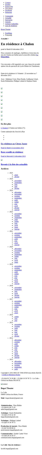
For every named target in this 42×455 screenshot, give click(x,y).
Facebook (8, 10)
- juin (15, 184)
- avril (16, 206)
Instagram (8, 12)
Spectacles (8, 20)
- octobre (17, 196)
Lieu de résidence (11, 26)
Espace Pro (9, 6)
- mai (15, 186)
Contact (7, 3)
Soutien (7, 5)
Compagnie (9, 16)
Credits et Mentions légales (11, 375)
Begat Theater (5, 29)
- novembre (18, 181)
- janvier (16, 210)
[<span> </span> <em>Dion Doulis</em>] (2, 108)
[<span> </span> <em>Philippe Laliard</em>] (2, 88)
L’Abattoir (4, 128)
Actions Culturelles (11, 24)
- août (16, 200)
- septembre (18, 183)
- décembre (17, 192)
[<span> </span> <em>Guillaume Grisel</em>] (2, 120)
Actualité (8, 18)
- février (16, 177)
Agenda (8, 22)
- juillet (16, 202)
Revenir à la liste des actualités (14, 164)
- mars (16, 175)
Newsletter (8, 8)
